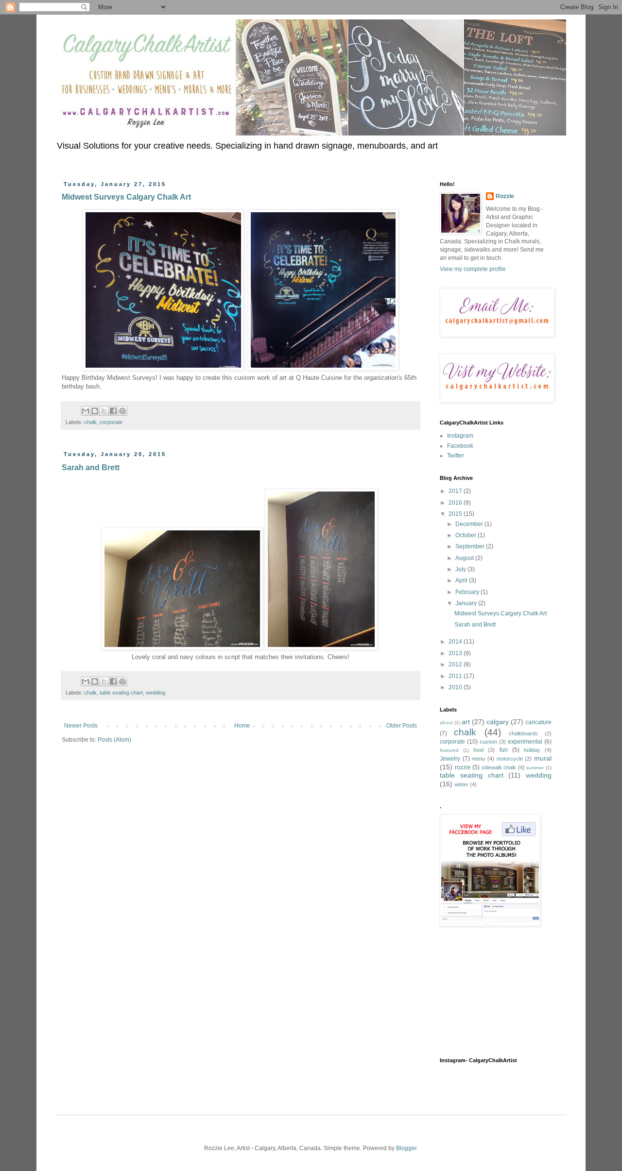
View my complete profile (473, 269)
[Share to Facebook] (113, 411)
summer (535, 767)
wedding (155, 693)
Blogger (406, 1148)
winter (461, 784)
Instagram (460, 435)
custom (488, 742)
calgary (497, 722)
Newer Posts (81, 725)
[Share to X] (104, 411)
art (466, 722)
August (465, 558)
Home (242, 725)
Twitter (455, 455)
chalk (90, 422)
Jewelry (450, 758)
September (470, 546)
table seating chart (121, 693)
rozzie (463, 767)
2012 (456, 664)
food (478, 750)
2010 (456, 687)
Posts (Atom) (114, 739)
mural (543, 758)
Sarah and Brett (91, 467)
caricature (538, 722)
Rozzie (505, 196)
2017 (456, 491)
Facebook (460, 445)
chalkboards (523, 733)
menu (478, 759)
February (468, 592)
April (462, 580)
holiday (532, 750)
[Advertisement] (488, 991)
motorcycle (510, 759)
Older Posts (401, 725)
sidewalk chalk (499, 767)
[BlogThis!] (95, 411)
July (461, 569)
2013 (456, 653)
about (446, 722)
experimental (525, 741)
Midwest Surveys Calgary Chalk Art (126, 197)
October (466, 535)
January (466, 603)
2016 (456, 502)
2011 (456, 676)
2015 (456, 513)
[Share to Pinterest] (122, 411)
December (469, 524)
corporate (111, 422)
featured (449, 750)
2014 (456, 641)
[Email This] (85, 411)
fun (504, 750)
